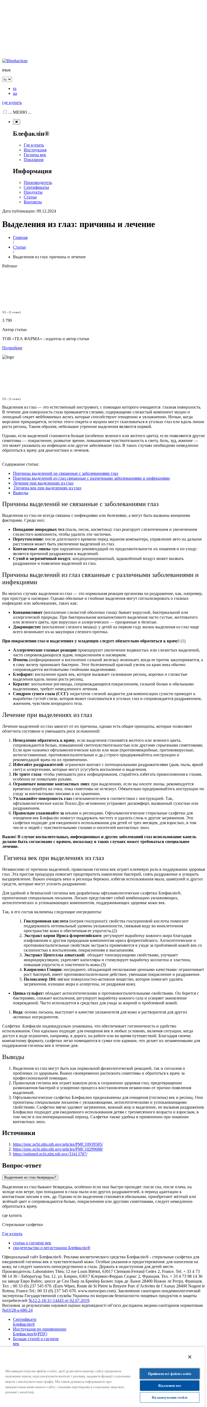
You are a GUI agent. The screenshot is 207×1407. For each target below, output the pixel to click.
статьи (32, 1243)
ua (15, 93)
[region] (102, 1376)
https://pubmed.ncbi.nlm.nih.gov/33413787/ (50, 1154)
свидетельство (51, 1247)
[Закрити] (190, 1357)
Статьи (30, 197)
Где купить (34, 145)
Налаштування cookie (169, 1397)
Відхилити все (169, 1386)
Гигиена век (35, 154)
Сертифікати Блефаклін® (24, 1321)
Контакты (33, 202)
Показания (33, 159)
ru (14, 88)
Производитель (38, 182)
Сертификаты (36, 187)
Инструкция (35, 150)
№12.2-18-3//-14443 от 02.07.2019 (59, 1300)
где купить (12, 102)
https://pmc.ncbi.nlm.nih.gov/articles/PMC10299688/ (58, 1149)
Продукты (33, 192)
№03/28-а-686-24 (17, 1310)
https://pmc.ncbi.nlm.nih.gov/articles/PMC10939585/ (58, 1144)
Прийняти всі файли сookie (169, 1374)
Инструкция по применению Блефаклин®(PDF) (39, 1331)
